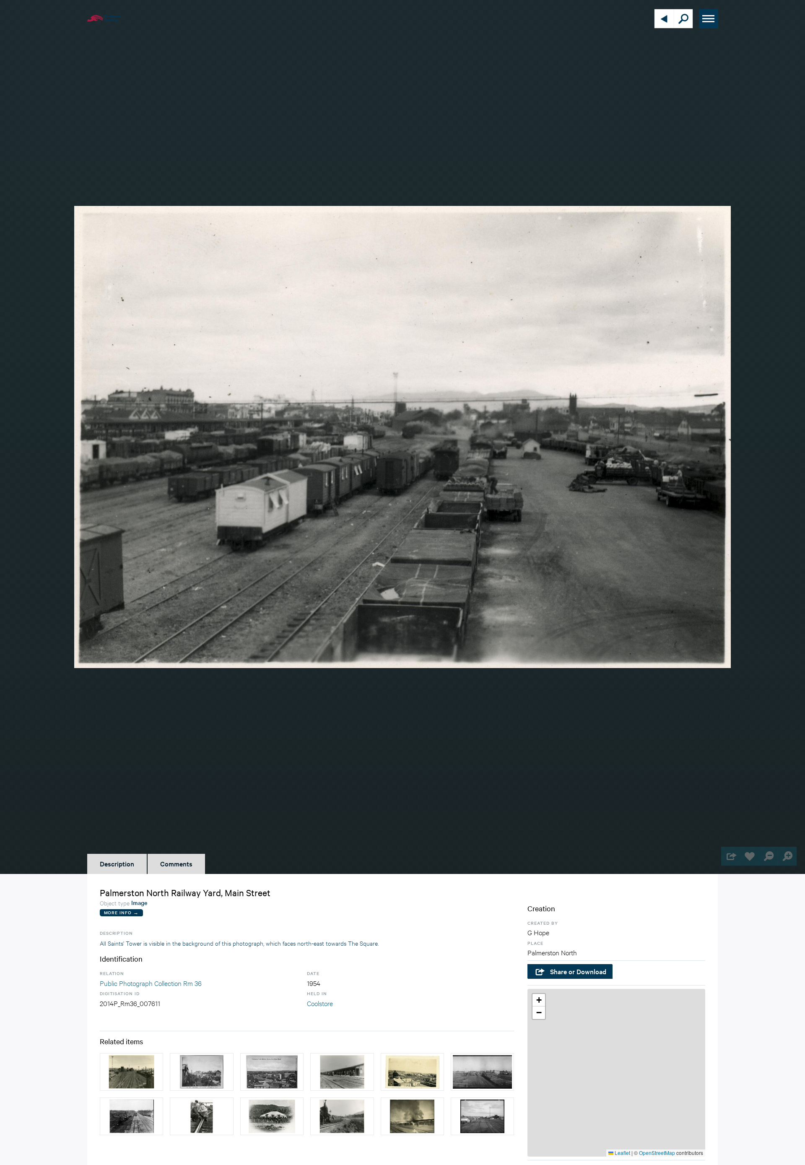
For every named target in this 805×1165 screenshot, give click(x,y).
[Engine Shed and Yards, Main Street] (482, 1116)
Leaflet (621, 1152)
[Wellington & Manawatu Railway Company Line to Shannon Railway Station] (131, 1116)
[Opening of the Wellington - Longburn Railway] (272, 1116)
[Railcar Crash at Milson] (201, 1116)
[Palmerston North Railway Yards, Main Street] (482, 1072)
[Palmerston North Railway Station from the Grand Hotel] (272, 1072)
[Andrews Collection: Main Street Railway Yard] (412, 1072)
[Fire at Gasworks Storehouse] (412, 1116)
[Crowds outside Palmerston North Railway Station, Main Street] (201, 1072)
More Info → (121, 912)
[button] (538, 1000)
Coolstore (320, 1003)
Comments (176, 863)
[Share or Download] (730, 856)
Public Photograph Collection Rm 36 (151, 982)
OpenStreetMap (657, 1152)
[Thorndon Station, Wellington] (342, 1072)
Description (117, 863)
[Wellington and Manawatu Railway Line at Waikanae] (342, 1116)
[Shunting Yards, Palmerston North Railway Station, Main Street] (131, 1072)
